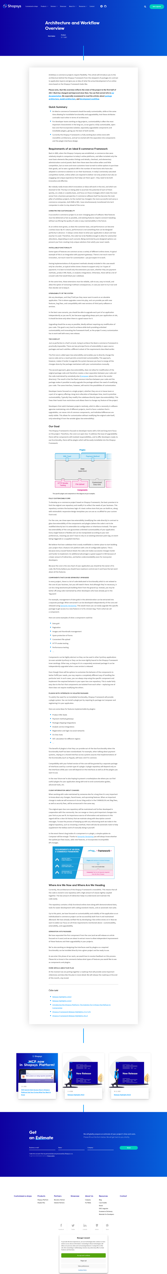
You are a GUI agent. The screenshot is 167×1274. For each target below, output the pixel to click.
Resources (82, 6)
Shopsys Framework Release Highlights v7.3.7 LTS (71, 1012)
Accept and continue (83, 1255)
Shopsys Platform (42, 1200)
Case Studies (103, 1203)
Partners (53, 6)
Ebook (101, 1206)
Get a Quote (157, 6)
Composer (84, 376)
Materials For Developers (106, 1214)
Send (128, 1148)
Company (88, 1200)
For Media (88, 1203)
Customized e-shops (31, 6)
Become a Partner (59, 1200)
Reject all (83, 1261)
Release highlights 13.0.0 (61, 1001)
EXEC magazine (103, 1208)
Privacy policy (51, 1156)
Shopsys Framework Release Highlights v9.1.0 (70, 1016)
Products (43, 6)
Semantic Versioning (68, 606)
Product (63, 35)
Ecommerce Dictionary (105, 1211)
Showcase (63, 6)
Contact (92, 6)
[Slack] (101, 6)
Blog (100, 1200)
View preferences (83, 1266)
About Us (72, 6)
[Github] (105, 6)
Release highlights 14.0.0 (61, 997)
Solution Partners (59, 1203)
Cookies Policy (82, 1270)
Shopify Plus (41, 1203)
